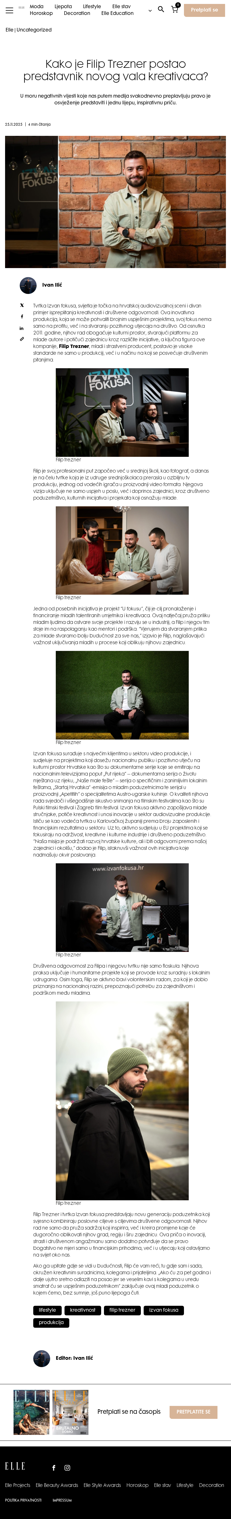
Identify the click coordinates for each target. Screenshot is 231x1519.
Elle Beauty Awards (57, 1486)
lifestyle (47, 1310)
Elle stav (121, 7)
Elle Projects (17, 1486)
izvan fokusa (163, 1310)
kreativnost (82, 1310)
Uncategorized (34, 30)
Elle (10, 30)
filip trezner (122, 1310)
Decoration (77, 14)
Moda (36, 7)
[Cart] (174, 10)
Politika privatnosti (23, 1500)
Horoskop (41, 14)
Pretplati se (204, 10)
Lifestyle (92, 7)
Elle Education (117, 14)
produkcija (51, 1323)
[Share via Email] (22, 340)
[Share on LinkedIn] (22, 328)
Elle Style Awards (102, 1486)
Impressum (62, 1500)
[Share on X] (22, 306)
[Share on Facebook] (22, 317)
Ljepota (63, 7)
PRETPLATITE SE (193, 1412)
